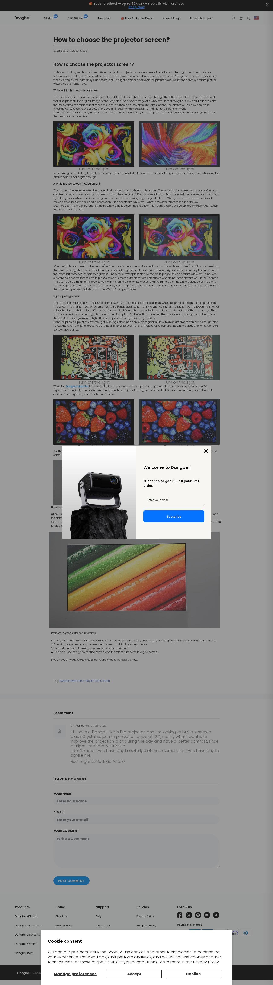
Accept (134, 973)
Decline (193, 973)
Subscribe (174, 516)
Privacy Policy (206, 962)
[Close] (206, 451)
